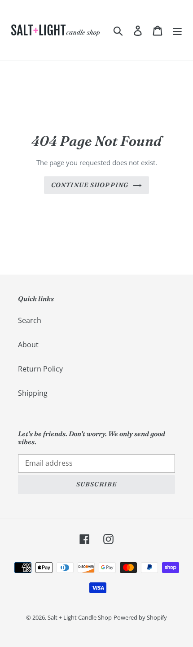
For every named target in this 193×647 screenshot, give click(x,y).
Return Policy (40, 369)
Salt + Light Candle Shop (80, 617)
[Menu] (177, 30)
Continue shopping (89, 185)
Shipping (33, 393)
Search (29, 320)
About (28, 345)
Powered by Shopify (140, 617)
